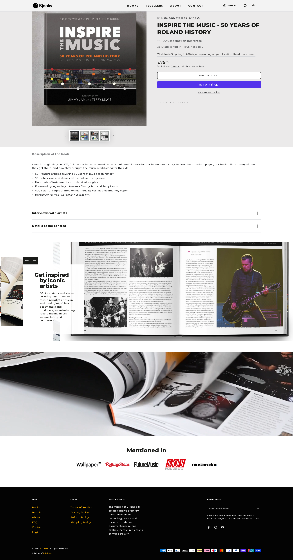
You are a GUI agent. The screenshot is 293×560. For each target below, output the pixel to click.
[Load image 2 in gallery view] (84, 136)
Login (36, 532)
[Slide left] (65, 136)
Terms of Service (81, 507)
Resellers (38, 512)
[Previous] (27, 260)
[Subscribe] (259, 508)
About (36, 517)
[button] (245, 5)
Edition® (47, 553)
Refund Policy (80, 517)
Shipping (175, 66)
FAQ (35, 522)
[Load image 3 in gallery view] (94, 136)
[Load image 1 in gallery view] (74, 136)
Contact (37, 527)
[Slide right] (113, 136)
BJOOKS (44, 549)
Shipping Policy (81, 522)
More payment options (209, 92)
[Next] (34, 260)
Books (36, 507)
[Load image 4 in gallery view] (104, 136)
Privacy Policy (80, 512)
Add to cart (209, 75)
